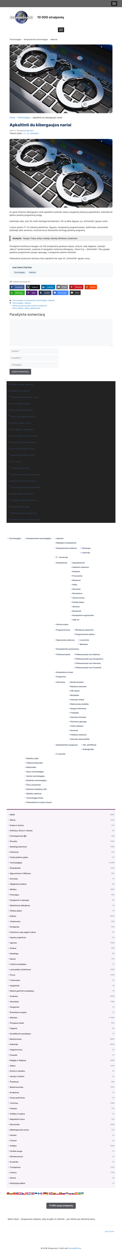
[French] (42, 1193)
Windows (84, 644)
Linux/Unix (84, 640)
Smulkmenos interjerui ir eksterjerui (25, 474)
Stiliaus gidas (16, 911)
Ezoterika (14, 1162)
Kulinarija (14, 1044)
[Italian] (48, 1193)
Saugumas (14, 1007)
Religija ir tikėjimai (18, 1060)
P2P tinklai (75, 691)
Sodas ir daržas (17, 825)
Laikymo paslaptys (18, 964)
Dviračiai (14, 879)
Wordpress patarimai (84, 630)
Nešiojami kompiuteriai (66, 543)
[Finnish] (39, 1193)
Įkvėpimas (14, 1092)
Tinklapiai (74, 713)
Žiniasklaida (15, 868)
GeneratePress (75, 1248)
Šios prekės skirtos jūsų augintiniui (25, 487)
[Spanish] (76, 1193)
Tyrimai (13, 1140)
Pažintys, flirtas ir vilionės (21, 830)
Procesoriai (77, 576)
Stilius (12, 1066)
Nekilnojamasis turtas (19, 1130)
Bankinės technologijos (36, 780)
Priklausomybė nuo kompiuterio (89, 659)
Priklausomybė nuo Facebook (88, 667)
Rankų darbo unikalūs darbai (22, 455)
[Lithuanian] (54, 1193)
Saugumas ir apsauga (19, 900)
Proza (12, 975)
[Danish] (26, 1193)
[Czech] (23, 1193)
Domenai (74, 730)
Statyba (13, 1108)
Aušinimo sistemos (80, 567)
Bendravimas (16, 1039)
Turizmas (14, 1103)
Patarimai (14, 852)
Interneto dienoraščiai (79, 739)
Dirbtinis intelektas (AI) (36, 789)
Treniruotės (15, 980)
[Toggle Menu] (114, 3)
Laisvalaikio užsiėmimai (20, 969)
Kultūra (13, 916)
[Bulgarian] (11, 1193)
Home (12, 117)
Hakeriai (53, 39)
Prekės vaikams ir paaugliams (21, 429)
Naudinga (14, 953)
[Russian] (63, 1193)
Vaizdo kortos (78, 598)
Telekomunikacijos (34, 763)
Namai (13, 959)
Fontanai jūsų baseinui (19, 468)
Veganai (13, 1028)
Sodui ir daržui (15, 462)
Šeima (12, 820)
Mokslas (13, 1017)
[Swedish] (79, 1193)
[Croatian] (20, 1193)
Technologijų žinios (34, 798)
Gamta (13, 1178)
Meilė (12, 814)
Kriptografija (88, 749)
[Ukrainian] (82, 1193)
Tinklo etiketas (76, 726)
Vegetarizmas (16, 1050)
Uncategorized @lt (18, 836)
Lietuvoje (86, 552)
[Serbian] (67, 1193)
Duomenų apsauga (78, 721)
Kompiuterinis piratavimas (67, 649)
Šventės (13, 841)
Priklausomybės (63, 654)
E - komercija (62, 557)
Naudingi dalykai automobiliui (21, 494)
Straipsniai (14, 927)
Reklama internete (78, 686)
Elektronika (31, 767)
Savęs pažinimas (17, 1098)
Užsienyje (86, 548)
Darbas (13, 948)
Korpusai (76, 571)
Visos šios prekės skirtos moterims (23, 436)
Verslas (13, 1135)
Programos (61, 676)
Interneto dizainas (78, 717)
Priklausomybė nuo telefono (87, 654)
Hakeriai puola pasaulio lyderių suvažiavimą (29, 306)
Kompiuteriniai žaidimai (66, 548)
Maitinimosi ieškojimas (20, 905)
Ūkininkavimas (16, 1156)
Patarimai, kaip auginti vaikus (23, 932)
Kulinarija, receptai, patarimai (21, 384)
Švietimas (14, 1082)
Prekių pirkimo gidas (19, 857)
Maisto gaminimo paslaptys (22, 991)
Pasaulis (13, 1055)
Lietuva (13, 1172)
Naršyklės (74, 695)
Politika (13, 1146)
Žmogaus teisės (17, 1023)
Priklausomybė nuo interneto (88, 663)
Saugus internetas (78, 708)
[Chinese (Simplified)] (14, 1193)
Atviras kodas (62, 624)
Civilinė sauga (16, 1151)
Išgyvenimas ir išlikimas (20, 873)
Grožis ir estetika (17, 1071)
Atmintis (76, 606)
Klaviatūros (77, 593)
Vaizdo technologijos (35, 776)
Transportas (15, 1167)
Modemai (76, 580)
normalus (34, 133)
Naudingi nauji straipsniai (19, 391)
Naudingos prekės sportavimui (23, 500)
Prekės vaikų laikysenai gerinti (23, 417)
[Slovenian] (73, 1193)
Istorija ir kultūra (17, 1076)
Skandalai (14, 1001)
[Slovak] (70, 1193)
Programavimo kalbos (85, 634)
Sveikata (14, 996)
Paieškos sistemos (78, 735)
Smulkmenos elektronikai (19, 507)
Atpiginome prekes (18, 884)
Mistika (13, 889)
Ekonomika (15, 1124)
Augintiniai (14, 985)
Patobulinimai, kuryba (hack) (39, 802)
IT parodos (61, 754)
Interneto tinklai (77, 700)
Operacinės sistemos (65, 640)
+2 (27, 133)
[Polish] (57, 1193)
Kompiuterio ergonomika (83, 615)
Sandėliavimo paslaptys (20, 1034)
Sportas (13, 943)
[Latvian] (51, 1193)
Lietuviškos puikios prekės (20, 423)
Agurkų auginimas (18, 937)
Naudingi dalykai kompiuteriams (23, 513)
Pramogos (14, 895)
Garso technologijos (35, 772)
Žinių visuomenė (33, 785)
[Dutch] (29, 1193)
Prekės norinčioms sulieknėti (21, 410)
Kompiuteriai (61, 563)
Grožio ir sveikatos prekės (20, 404)
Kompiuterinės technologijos (36, 39)
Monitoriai (76, 611)
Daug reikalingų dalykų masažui (22, 449)
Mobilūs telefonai (33, 793)
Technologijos (15, 39)
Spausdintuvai (78, 563)
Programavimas (63, 630)
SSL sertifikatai (89, 745)
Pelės (74, 585)
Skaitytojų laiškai (17, 1183)
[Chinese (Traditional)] (17, 1193)
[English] (32, 1193)
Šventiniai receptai (18, 1012)
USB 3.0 (75, 620)
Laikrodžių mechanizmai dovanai (22, 481)
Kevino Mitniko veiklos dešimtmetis (26, 308)
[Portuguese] (60, 1193)
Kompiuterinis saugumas (67, 745)
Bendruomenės (77, 682)
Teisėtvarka (15, 921)
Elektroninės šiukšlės (79, 704)
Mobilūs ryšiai (32, 758)
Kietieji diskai (78, 602)
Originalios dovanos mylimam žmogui (24, 520)
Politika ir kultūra (17, 1114)
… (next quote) (108, 1231)
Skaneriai (76, 589)
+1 (24, 133)
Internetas (60, 682)
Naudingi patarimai (18, 847)
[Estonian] (36, 1193)
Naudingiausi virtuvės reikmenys (22, 442)
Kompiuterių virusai (64, 672)
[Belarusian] (8, 1193)
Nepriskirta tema (17, 1119)
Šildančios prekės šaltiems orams (24, 397)
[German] (45, 1193)
